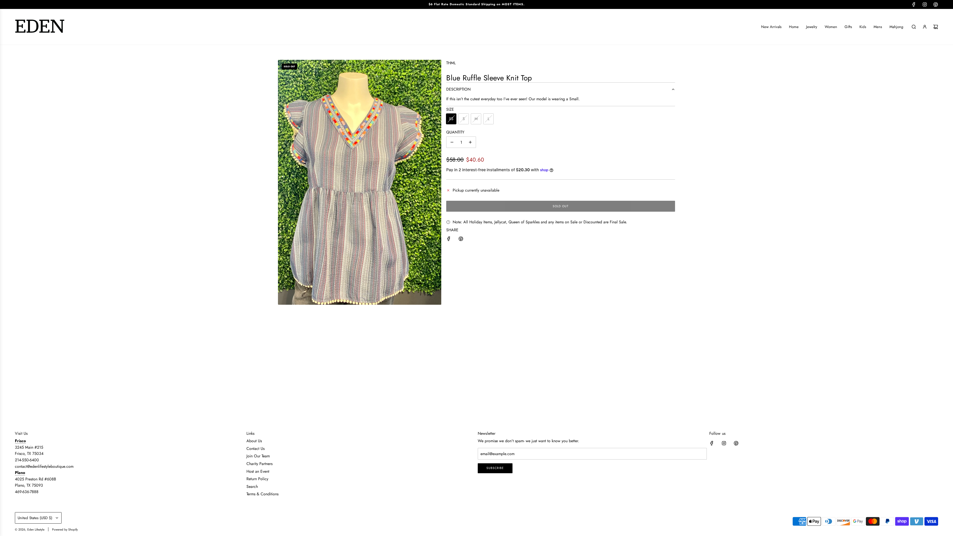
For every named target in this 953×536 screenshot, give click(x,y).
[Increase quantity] (470, 142)
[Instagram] (924, 4)
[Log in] (924, 26)
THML (451, 63)
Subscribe (495, 468)
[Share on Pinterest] (460, 239)
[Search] (913, 26)
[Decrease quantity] (451, 142)
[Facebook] (913, 4)
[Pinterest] (935, 4)
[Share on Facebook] (448, 239)
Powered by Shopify (65, 529)
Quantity (455, 132)
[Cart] (935, 26)
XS (451, 119)
